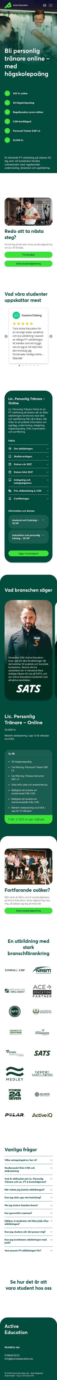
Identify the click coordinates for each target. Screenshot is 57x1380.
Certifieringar (21, 498)
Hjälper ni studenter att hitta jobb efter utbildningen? (27, 1222)
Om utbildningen (23, 448)
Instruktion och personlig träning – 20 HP (26, 537)
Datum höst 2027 (23, 472)
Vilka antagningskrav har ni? (21, 1160)
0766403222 (12, 1355)
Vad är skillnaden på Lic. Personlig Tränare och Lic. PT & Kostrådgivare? (25, 1180)
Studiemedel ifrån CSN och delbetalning (20, 1169)
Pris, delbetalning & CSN (27, 490)
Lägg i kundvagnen (28, 553)
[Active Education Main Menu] (44, 5)
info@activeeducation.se (19, 1358)
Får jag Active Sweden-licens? (21, 1205)
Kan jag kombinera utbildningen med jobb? (26, 1241)
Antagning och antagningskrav (23, 481)
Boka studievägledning (28, 263)
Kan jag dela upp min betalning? (23, 1197)
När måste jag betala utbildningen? (24, 1189)
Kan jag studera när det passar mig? (25, 1231)
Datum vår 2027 (23, 464)
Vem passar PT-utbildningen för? (23, 1250)
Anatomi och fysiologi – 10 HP (25, 522)
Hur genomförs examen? (18, 1213)
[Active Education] (19, 5)
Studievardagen (23, 456)
